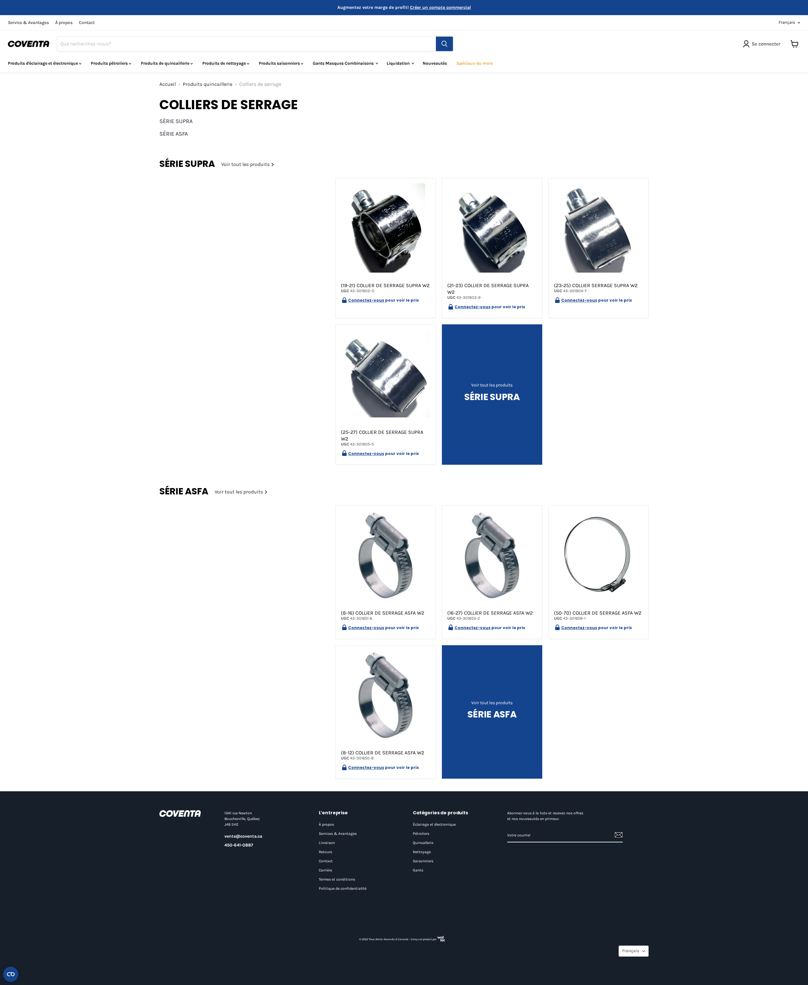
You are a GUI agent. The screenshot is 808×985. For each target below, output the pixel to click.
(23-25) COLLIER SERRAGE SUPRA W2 (596, 285)
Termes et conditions (337, 879)
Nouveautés (435, 63)
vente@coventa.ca (243, 836)
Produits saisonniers (280, 63)
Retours (325, 852)
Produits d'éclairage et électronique (43, 63)
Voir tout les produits (246, 164)
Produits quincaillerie (207, 84)
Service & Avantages (28, 22)
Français (787, 22)
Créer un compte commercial (440, 7)
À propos (64, 22)
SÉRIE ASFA (173, 134)
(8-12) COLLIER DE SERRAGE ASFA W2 (382, 753)
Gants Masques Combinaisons (344, 63)
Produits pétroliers (110, 63)
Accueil (167, 84)
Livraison (327, 842)
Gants (418, 870)
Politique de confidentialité (342, 888)
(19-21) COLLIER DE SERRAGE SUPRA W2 (385, 285)
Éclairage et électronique (434, 824)
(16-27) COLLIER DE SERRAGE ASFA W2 (490, 613)
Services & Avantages (338, 833)
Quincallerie (423, 842)
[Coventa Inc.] (185, 813)
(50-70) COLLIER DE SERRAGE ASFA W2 (597, 613)
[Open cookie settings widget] (10, 974)
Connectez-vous (366, 300)
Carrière (325, 870)
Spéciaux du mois (474, 63)
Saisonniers (423, 861)
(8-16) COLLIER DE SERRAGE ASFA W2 (382, 613)
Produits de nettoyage (224, 63)
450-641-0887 (238, 845)
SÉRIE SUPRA (176, 121)
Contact (87, 22)
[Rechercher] (444, 44)
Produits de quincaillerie (165, 63)
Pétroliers (421, 833)
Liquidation (399, 63)
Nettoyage (422, 852)
